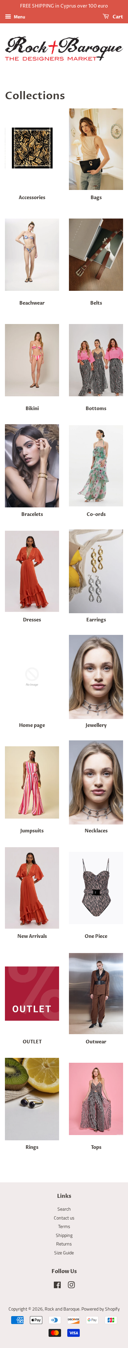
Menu (19, 16)
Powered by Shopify (100, 1309)
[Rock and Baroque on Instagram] (71, 1286)
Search (64, 1209)
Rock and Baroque (62, 1309)
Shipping (64, 1235)
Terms (64, 1226)
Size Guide (64, 1252)
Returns (64, 1244)
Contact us (64, 1218)
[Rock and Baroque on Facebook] (57, 1286)
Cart (117, 17)
